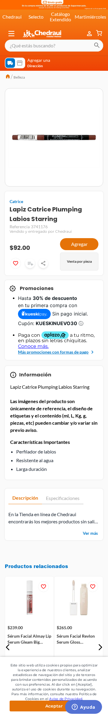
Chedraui (12, 16)
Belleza (19, 77)
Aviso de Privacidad (65, 699)
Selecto (36, 16)
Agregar (79, 244)
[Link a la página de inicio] (8, 77)
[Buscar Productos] (96, 45)
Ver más (90, 533)
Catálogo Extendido (60, 16)
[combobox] (54, 46)
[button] (11, 33)
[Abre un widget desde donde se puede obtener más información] (83, 707)
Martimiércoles (90, 16)
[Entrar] (90, 34)
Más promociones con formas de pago (53, 352)
